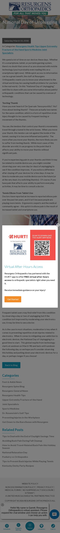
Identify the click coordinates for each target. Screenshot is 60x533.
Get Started (12, 299)
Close (58, 225)
